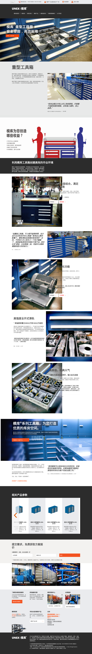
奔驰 (19, 614)
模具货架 (48, 648)
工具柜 (57, 648)
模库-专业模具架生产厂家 (53, 2)
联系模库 (66, 1)
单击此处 (14, 614)
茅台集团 (14, 615)
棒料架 (61, 648)
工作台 (64, 648)
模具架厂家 (52, 648)
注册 (75, 1)
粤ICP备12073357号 (49, 645)
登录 (78, 1)
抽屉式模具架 (42, 648)
